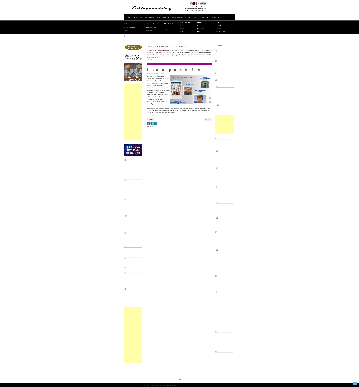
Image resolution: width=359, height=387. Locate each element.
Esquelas (182, 28)
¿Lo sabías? (219, 28)
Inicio (128, 17)
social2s (152, 126)
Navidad (187, 17)
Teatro (202, 17)
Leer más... (150, 60)
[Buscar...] (203, 3)
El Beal (165, 27)
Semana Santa (138, 17)
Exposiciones (215, 17)
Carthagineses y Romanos (152, 17)
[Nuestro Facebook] (191, 3)
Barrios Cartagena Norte (150, 24)
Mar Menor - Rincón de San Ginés (131, 24)
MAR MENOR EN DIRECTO (129, 27)
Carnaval (166, 17)
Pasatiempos (183, 25)
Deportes (182, 31)
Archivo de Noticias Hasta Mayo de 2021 (195, 10)
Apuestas (218, 22)
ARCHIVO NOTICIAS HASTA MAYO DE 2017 (195, 8)
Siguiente (207, 119)
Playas (125, 30)
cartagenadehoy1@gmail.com (200, 6)
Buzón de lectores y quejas (222, 25)
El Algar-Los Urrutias (168, 23)
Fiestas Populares (177, 17)
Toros (198, 25)
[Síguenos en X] (194, 3)
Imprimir (150, 116)
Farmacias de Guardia (185, 22)
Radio (198, 31)
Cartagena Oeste (149, 30)
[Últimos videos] (196, 3)
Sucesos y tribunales (221, 31)
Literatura (199, 22)
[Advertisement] (133, 112)
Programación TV (200, 28)
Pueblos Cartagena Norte (151, 27)
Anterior (151, 119)
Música (195, 17)
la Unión (166, 29)
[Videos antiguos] (199, 3)
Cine (208, 17)
